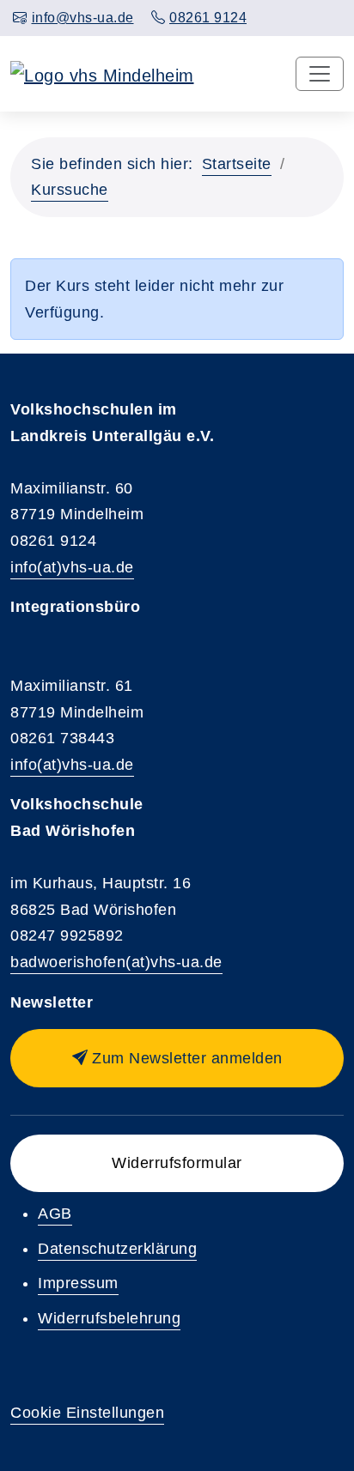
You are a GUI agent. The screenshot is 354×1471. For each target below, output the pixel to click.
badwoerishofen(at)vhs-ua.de (116, 962)
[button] (177, 1058)
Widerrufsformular (177, 1162)
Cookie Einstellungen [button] (87, 1412)
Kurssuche (69, 189)
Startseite (237, 164)
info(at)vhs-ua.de (72, 567)
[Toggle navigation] (320, 74)
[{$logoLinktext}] (102, 73)
